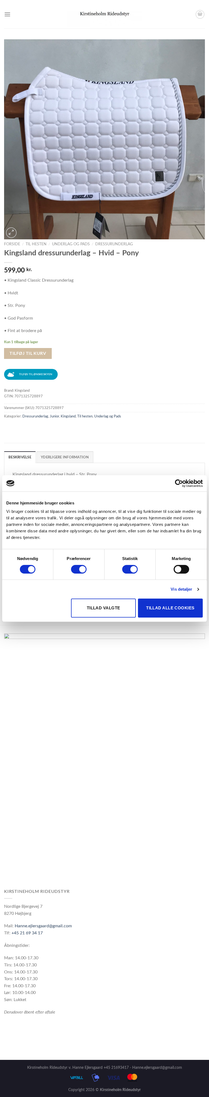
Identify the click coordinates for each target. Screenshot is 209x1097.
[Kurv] (200, 14)
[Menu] (7, 14)
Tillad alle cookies (170, 608)
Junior (54, 416)
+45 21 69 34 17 (27, 933)
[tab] (20, 457)
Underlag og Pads (71, 244)
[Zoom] (11, 232)
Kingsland (68, 416)
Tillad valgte (103, 608)
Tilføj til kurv (28, 353)
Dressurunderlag (114, 244)
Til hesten (36, 244)
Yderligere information (65, 457)
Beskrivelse (19, 457)
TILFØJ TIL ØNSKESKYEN (35, 374)
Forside (12, 244)
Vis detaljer (181, 589)
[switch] (79, 569)
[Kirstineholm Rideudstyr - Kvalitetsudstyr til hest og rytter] (104, 14)
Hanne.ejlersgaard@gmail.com (43, 926)
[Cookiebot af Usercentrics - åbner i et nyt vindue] (179, 483)
